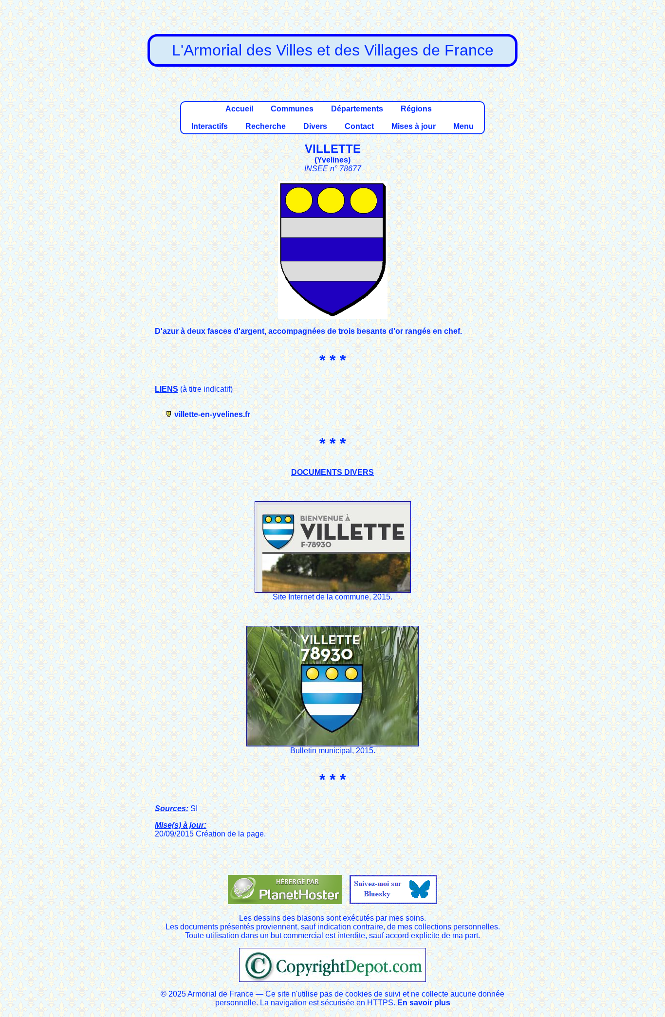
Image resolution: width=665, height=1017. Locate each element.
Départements (357, 109)
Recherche (265, 126)
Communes (292, 109)
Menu (463, 126)
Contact (359, 126)
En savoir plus (423, 1003)
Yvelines (332, 160)
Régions (416, 109)
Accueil (239, 109)
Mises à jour (413, 126)
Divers (315, 126)
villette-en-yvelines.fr (212, 414)
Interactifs (209, 126)
